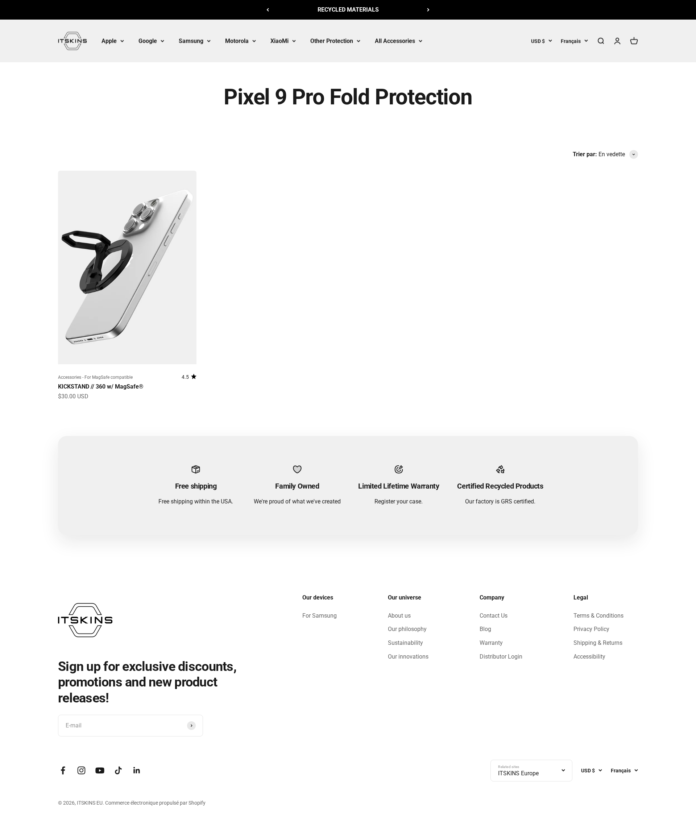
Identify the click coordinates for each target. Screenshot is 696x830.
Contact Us (494, 615)
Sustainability (405, 642)
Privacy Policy (591, 629)
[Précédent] (267, 9)
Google (147, 40)
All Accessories (395, 40)
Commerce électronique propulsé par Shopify (155, 803)
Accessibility (589, 656)
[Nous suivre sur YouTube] (100, 770)
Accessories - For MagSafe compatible (95, 377)
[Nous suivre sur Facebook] (63, 770)
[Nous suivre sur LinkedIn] (137, 770)
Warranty (491, 642)
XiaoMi (279, 40)
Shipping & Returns (597, 642)
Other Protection (331, 40)
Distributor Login (501, 656)
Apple (109, 40)
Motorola (237, 40)
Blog (485, 629)
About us (399, 615)
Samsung (191, 40)
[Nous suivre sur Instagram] (81, 770)
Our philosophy (407, 629)
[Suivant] (428, 9)
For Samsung (319, 615)
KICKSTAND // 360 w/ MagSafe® (101, 386)
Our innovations (408, 656)
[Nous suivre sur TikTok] (118, 770)
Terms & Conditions (598, 615)
